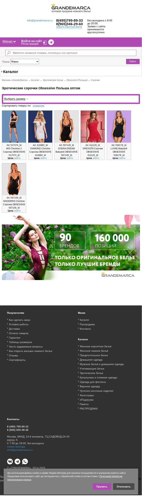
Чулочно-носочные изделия (96, 390)
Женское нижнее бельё (94, 350)
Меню (8, 41)
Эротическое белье (53, 80)
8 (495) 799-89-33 (17, 426)
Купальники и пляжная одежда (98, 377)
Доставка (14, 328)
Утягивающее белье (92, 368)
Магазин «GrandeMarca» (15, 80)
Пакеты (84, 404)
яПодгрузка (86, 399)
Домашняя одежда (91, 359)
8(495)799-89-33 (69, 20)
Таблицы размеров (20, 342)
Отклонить (124, 486)
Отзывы (13, 355)
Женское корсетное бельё (96, 346)
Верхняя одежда (90, 386)
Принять (101, 486)
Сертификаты (17, 359)
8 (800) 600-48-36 (17, 429)
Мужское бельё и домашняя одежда (102, 364)
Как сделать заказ (19, 319)
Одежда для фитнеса (93, 381)
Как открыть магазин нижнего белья (30, 350)
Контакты (85, 328)
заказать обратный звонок (69, 27)
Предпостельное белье (94, 355)
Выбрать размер (14, 98)
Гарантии (14, 337)
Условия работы (18, 324)
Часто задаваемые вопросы (26, 346)
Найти (132, 61)
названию (39, 105)
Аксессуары (87, 395)
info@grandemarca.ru (40, 20)
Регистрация (30, 43)
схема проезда (16, 446)
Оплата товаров (18, 333)
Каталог (35, 80)
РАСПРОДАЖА (89, 408)
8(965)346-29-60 (69, 24)
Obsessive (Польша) (77, 80)
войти (17, 158)
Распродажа (87, 324)
